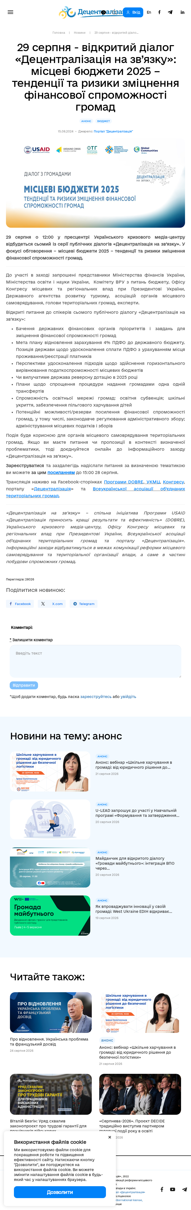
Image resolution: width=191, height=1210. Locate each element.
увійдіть (128, 697)
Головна (58, 32)
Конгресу (173, 481)
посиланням (61, 472)
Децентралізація (52, 488)
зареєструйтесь (96, 697)
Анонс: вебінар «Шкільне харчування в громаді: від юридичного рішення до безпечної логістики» (137, 1052)
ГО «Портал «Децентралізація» (124, 1192)
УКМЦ (153, 481)
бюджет (103, 121)
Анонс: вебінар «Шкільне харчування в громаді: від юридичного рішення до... (134, 764)
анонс (86, 121)
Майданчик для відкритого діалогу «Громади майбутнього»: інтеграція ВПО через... (135, 863)
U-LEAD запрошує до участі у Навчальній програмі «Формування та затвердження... (137, 813)
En (149, 12)
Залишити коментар (31, 640)
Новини (80, 32)
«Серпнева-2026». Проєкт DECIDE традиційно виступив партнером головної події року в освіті (132, 1126)
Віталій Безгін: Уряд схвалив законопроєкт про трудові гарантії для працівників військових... (48, 1126)
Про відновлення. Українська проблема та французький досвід (49, 1041)
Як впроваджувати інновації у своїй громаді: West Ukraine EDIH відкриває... (134, 909)
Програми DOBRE (123, 481)
